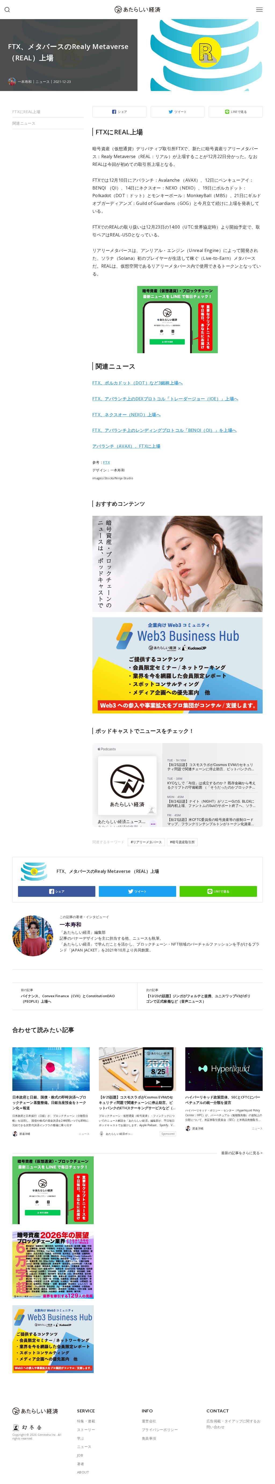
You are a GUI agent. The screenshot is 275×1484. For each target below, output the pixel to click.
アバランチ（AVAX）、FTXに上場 (126, 446)
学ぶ (80, 1438)
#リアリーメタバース (146, 842)
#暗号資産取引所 (182, 842)
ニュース (42, 81)
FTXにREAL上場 (26, 111)
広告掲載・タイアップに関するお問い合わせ (233, 1424)
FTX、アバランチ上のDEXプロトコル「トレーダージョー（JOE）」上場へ (165, 399)
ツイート (181, 112)
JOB (80, 1455)
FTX (106, 462)
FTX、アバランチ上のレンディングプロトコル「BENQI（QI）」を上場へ (164, 430)
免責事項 (149, 1438)
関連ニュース (23, 123)
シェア (122, 112)
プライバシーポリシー (160, 1429)
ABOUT (83, 1472)
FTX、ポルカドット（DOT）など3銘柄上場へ (137, 383)
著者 (80, 1463)
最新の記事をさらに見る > (242, 1152)
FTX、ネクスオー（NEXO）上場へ (126, 415)
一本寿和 (71, 924)
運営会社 (149, 1421)
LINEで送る (239, 112)
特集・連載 (86, 1421)
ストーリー (86, 1429)
